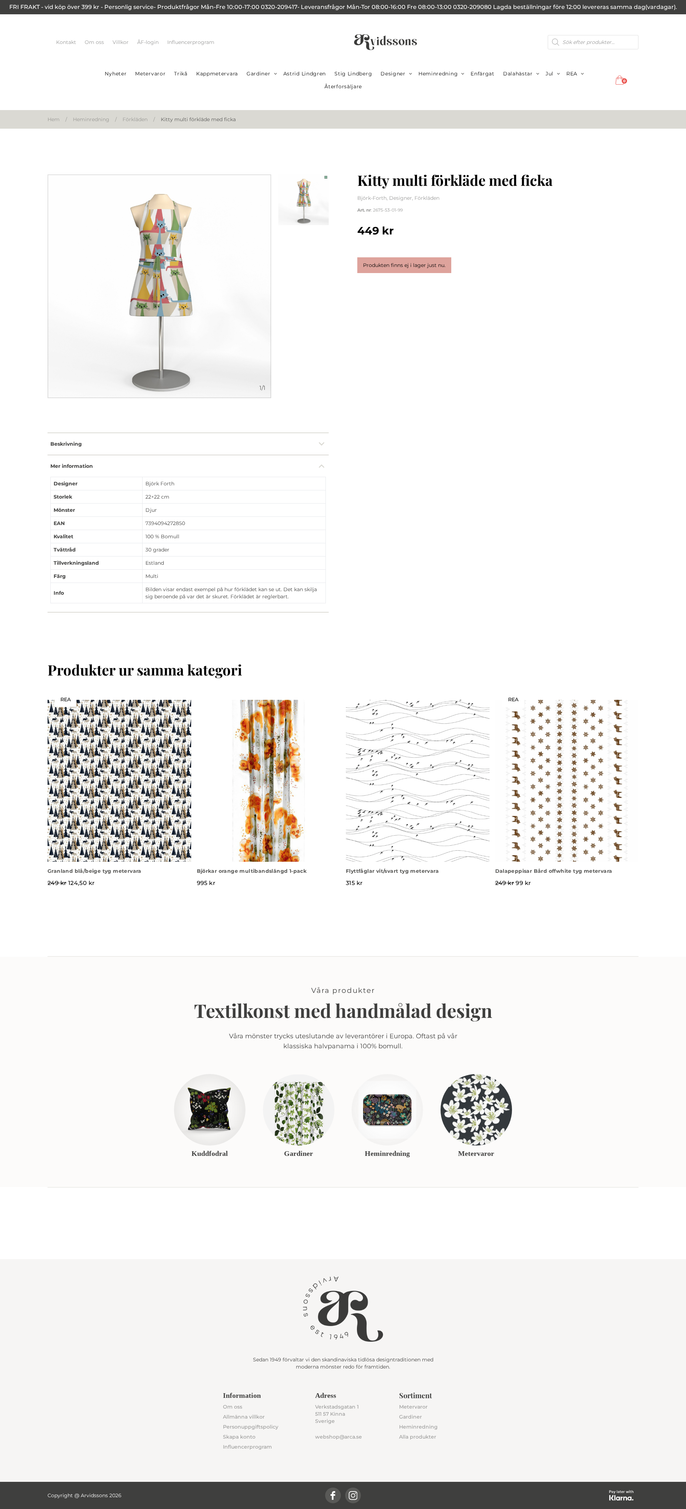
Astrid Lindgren (304, 73)
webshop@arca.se (338, 1437)
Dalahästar (518, 73)
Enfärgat (482, 73)
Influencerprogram (190, 42)
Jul (549, 73)
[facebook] (333, 1495)
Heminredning (438, 73)
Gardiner (258, 73)
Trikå (181, 73)
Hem (54, 119)
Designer (393, 73)
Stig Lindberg (353, 73)
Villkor (121, 42)
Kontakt (67, 42)
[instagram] (353, 1495)
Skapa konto (239, 1437)
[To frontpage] (385, 42)
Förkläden (135, 119)
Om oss (95, 42)
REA (571, 73)
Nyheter (115, 73)
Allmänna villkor (244, 1417)
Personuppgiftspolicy (250, 1427)
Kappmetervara (217, 73)
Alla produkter (417, 1437)
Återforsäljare (343, 86)
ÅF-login (148, 42)
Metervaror (150, 73)
